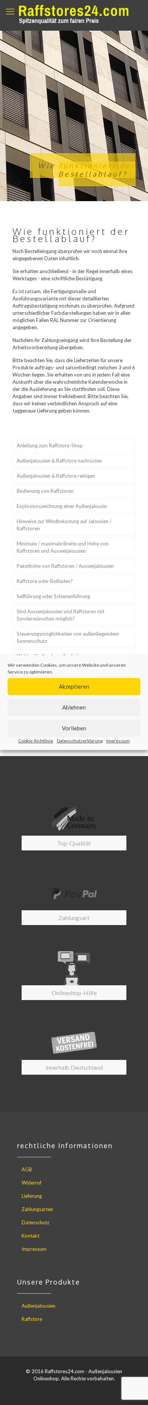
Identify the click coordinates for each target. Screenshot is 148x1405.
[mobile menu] (10, 11)
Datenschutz (35, 1222)
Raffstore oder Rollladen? (45, 581)
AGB (27, 1169)
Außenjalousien (38, 1306)
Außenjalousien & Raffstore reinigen (56, 476)
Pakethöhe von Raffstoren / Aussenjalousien (65, 566)
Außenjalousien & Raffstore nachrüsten (59, 461)
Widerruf (31, 1183)
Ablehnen (74, 707)
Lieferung (32, 1196)
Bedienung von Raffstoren (45, 491)
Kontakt (30, 1236)
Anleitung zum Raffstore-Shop (50, 445)
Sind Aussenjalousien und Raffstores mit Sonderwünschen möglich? (60, 615)
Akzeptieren (74, 686)
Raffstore (32, 1319)
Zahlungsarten (37, 1209)
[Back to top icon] (132, 1389)
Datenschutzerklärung (79, 741)
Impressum (118, 741)
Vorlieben (74, 728)
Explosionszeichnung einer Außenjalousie (62, 506)
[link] (74, 826)
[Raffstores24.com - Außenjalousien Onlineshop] (74, 15)
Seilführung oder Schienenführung (53, 596)
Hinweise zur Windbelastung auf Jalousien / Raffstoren (64, 524)
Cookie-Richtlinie (35, 741)
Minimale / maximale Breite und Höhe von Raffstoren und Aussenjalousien (63, 547)
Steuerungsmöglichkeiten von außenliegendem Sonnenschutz (68, 637)
